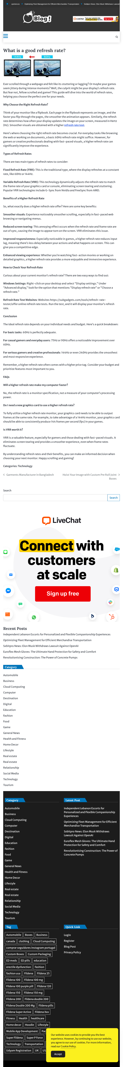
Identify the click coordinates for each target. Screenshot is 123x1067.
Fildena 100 (13, 979)
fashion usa (13, 973)
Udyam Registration (18, 1050)
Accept (58, 1054)
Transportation (34, 1044)
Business (8, 681)
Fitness (10, 1018)
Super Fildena (14, 1037)
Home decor (13, 1024)
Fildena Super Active (18, 1012)
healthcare (37, 1018)
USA (45, 1050)
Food (6, 721)
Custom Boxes (15, 954)
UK (37, 1050)
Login (67, 935)
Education (9, 709)
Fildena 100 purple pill (19, 986)
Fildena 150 (13, 992)
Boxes (29, 934)
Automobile (10, 675)
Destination (10, 698)
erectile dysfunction (18, 967)
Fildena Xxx (42, 1012)
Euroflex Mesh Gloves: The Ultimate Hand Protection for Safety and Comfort (49, 651)
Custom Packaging (39, 954)
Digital (7, 704)
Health (23, 1018)
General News (11, 733)
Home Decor (10, 744)
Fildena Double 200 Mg (20, 1005)
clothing (24, 941)
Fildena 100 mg (33, 979)
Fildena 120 (44, 986)
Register (69, 940)
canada (10, 941)
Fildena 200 (13, 999)
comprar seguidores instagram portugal (30, 947)
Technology (25, 466)
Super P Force (35, 1037)
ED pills (25, 960)
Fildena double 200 (36, 999)
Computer (9, 692)
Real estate (10, 756)
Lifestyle (8, 750)
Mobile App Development (22, 1031)
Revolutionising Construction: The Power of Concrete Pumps (40, 657)
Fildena (28, 973)
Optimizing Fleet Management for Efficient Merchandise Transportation (41, 4)
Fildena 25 (43, 973)
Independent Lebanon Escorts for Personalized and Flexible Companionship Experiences (57, 634)
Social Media (11, 773)
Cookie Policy (68, 1046)
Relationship (11, 767)
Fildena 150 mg (33, 992)
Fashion (8, 715)
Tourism (8, 785)
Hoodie (29, 1024)
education (40, 960)
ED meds (11, 960)
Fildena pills (46, 1005)
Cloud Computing (14, 686)
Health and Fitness (14, 738)
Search (7, 490)
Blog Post (70, 946)
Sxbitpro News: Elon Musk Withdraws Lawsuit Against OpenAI (97, 4)
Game (6, 727)
